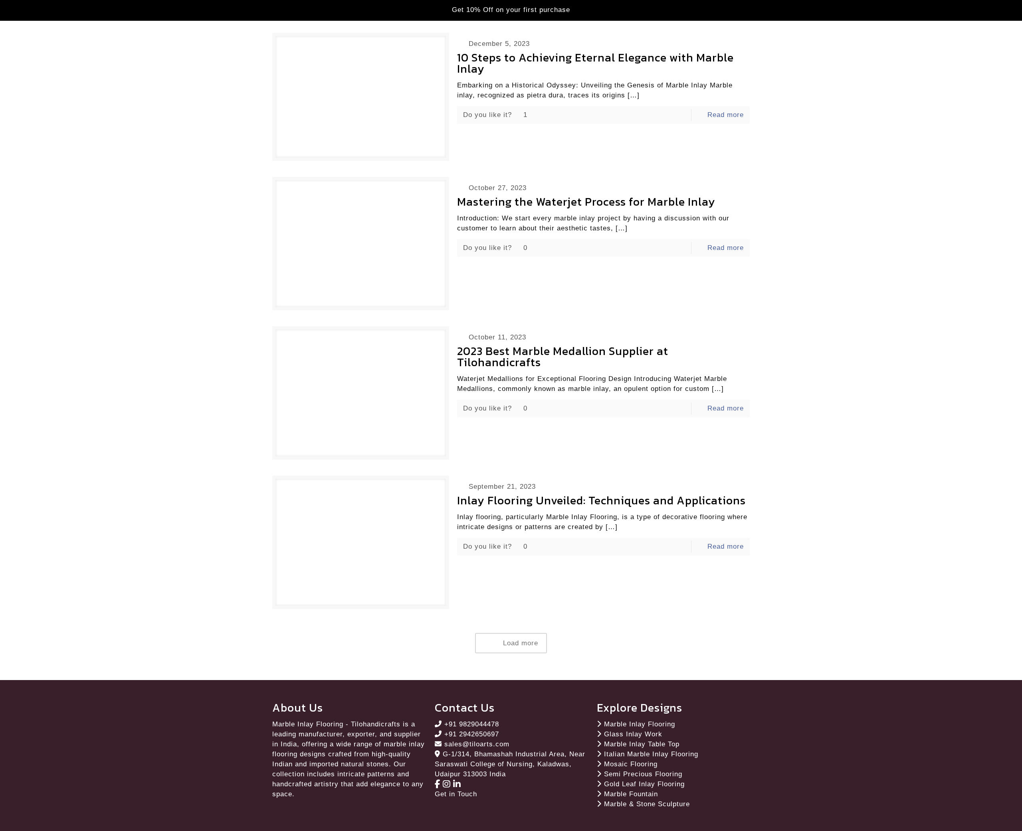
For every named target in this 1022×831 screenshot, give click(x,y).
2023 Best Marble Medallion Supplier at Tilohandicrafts (562, 357)
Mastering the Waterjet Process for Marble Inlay (586, 201)
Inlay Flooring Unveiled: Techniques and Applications (601, 500)
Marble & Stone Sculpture (647, 804)
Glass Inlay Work (633, 734)
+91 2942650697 (471, 734)
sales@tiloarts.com (476, 744)
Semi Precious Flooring (643, 774)
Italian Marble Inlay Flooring (651, 754)
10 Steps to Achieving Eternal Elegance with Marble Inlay (595, 63)
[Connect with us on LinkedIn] (457, 784)
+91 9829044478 (471, 724)
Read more (725, 115)
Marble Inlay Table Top (641, 744)
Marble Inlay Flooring (639, 724)
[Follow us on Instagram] (448, 784)
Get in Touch (456, 794)
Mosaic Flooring (631, 764)
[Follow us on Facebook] (439, 784)
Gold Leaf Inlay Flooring (644, 784)
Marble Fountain (631, 794)
